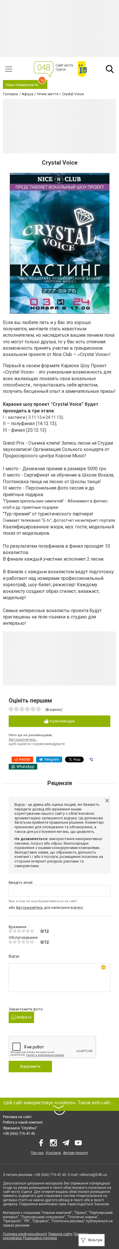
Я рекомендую (62, 721)
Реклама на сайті (17, 1117)
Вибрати (23, 1017)
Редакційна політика (40, 1238)
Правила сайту (60, 1234)
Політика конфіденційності (25, 1234)
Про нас (37, 1153)
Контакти (53, 1153)
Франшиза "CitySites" (20, 1128)
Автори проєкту (75, 1153)
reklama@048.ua (93, 1175)
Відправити (30, 1066)
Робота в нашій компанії (23, 1122)
